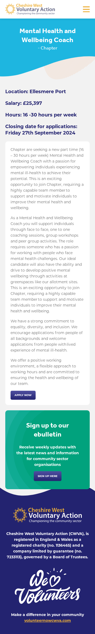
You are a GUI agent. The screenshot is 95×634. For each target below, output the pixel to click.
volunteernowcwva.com (47, 620)
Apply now (23, 395)
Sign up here (48, 476)
